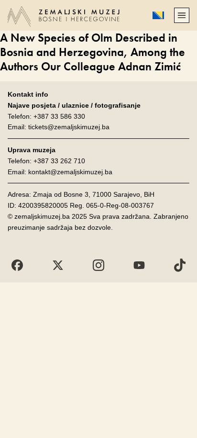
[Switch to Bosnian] (158, 15)
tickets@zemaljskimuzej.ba (68, 127)
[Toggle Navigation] (181, 15)
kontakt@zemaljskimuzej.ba (70, 172)
